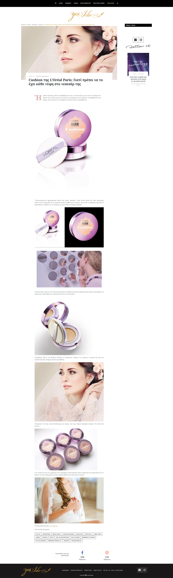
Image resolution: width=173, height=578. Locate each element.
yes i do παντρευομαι (62, 537)
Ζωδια (135, 74)
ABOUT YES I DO (97, 570)
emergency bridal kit (54, 540)
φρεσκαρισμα (46, 534)
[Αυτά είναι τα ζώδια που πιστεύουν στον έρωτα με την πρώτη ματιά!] (138, 64)
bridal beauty (57, 534)
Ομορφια (34, 24)
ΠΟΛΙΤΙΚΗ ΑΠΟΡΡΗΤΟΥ (76, 570)
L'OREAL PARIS (97, 534)
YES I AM (105, 570)
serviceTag (90, 575)
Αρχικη (23, 24)
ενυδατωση (79, 534)
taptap (51, 537)
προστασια (88, 534)
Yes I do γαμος (75, 537)
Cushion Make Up (76, 540)
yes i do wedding (41, 540)
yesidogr (66, 540)
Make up (41, 24)
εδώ (50, 526)
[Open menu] (56, 3)
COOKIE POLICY (88, 570)
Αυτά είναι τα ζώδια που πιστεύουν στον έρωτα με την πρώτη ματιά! (138, 79)
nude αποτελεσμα (68, 534)
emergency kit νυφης (88, 537)
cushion (44, 537)
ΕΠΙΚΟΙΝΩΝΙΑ (65, 570)
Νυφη (28, 24)
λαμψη (38, 537)
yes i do (38, 534)
